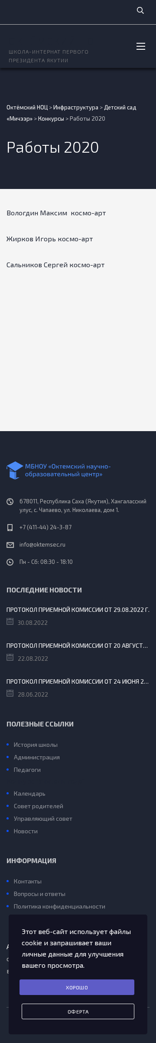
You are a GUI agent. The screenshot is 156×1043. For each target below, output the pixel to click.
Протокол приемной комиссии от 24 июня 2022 (78, 681)
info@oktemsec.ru (42, 544)
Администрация (37, 757)
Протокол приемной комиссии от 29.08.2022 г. (78, 609)
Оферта (78, 1011)
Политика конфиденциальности (59, 906)
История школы (36, 744)
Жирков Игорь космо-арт (49, 238)
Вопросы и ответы (39, 893)
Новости (26, 831)
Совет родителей (38, 805)
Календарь (30, 793)
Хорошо (77, 987)
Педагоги (27, 769)
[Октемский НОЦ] (78, 470)
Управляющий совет (43, 818)
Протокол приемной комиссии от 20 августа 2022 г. (78, 645)
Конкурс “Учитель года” (45, 781)
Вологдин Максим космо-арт (56, 212)
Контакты (28, 881)
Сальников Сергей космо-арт (55, 264)
